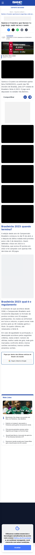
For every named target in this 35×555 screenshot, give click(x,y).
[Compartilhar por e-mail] (22, 30)
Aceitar (17, 548)
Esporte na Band (19, 12)
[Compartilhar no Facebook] (8, 30)
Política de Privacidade (22, 538)
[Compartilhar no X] (13, 30)
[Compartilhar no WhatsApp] (17, 30)
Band (11, 12)
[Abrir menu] (2, 3)
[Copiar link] (26, 30)
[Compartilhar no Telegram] (30, 97)
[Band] (17, 3)
